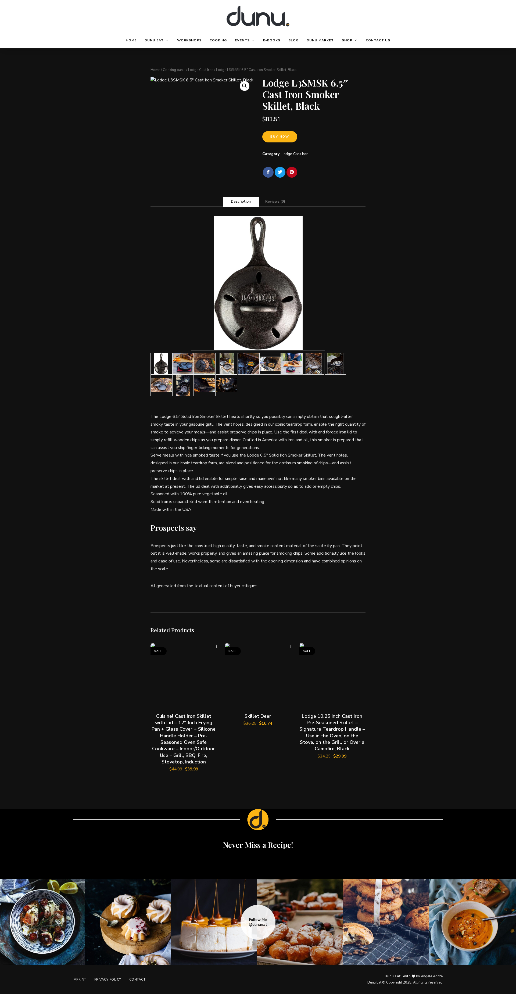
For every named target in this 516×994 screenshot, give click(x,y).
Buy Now (279, 137)
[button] (244, 86)
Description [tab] (241, 201)
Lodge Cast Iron (200, 69)
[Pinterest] (291, 172)
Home (155, 69)
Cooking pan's (174, 69)
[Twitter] (280, 172)
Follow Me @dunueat (258, 922)
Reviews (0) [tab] (275, 201)
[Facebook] (268, 172)
